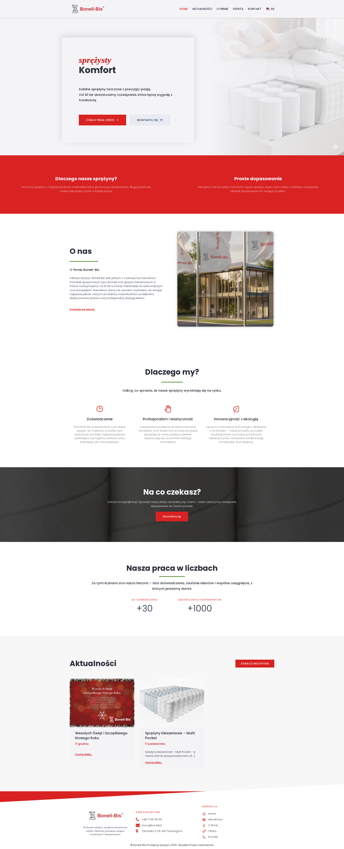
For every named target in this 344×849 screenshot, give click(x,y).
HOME (184, 9)
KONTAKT (254, 9)
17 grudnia (82, 744)
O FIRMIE (222, 9)
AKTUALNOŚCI (202, 9)
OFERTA (238, 9)
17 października (155, 744)
